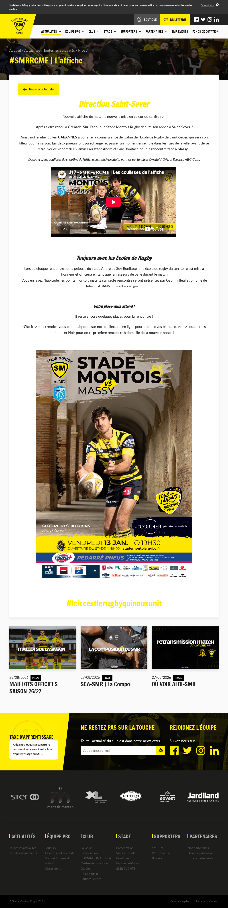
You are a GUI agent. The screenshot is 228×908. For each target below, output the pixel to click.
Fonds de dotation (205, 31)
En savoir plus (207, 5)
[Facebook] (196, 19)
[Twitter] (203, 19)
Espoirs (85, 868)
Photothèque (161, 853)
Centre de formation (94, 863)
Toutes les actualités (59, 50)
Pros (81, 50)
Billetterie (199, 901)
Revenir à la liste (41, 89)
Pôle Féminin (89, 873)
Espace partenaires (200, 858)
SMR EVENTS (180, 31)
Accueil (15, 50)
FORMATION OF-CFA (96, 858)
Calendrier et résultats (59, 853)
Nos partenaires (198, 848)
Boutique (122, 858)
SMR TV (157, 848)
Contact (214, 901)
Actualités (32, 50)
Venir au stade (125, 853)
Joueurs (50, 848)
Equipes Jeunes (91, 879)
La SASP (86, 848)
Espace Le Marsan (128, 863)
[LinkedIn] (216, 19)
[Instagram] (210, 19)
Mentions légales (179, 901)
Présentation (125, 848)
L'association (89, 853)
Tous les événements (23, 853)
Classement (53, 868)
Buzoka (157, 858)
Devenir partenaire (200, 853)
